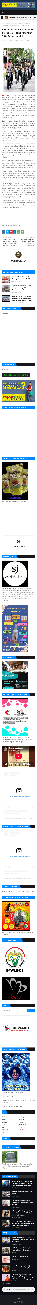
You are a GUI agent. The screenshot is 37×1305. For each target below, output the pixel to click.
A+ (23, 1302)
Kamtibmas (22, 1125)
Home (19, 1299)
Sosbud (4, 1122)
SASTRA (4, 1133)
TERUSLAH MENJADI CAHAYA (21, 1257)
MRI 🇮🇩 (21, 1130)
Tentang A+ (5, 1117)
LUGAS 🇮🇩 (22, 1127)
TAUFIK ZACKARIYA (8, 40)
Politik (4, 1119)
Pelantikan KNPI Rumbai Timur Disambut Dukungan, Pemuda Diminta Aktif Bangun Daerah (22, 1183)
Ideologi (21, 1117)
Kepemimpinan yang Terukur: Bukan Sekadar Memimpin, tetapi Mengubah (23, 1240)
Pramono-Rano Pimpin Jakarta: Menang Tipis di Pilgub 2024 (22, 278)
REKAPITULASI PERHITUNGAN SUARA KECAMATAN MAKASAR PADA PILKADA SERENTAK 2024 (21, 298)
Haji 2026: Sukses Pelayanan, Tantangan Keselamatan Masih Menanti (22, 1203)
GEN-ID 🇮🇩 (5, 1130)
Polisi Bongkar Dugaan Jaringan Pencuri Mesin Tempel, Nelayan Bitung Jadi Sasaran (22, 1213)
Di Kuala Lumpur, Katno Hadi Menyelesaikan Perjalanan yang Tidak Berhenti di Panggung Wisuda (22, 1278)
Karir (3, 1127)
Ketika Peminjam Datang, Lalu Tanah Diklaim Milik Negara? (22, 1249)
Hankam (21, 1122)
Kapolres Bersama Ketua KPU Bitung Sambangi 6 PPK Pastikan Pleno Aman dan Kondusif (23, 288)
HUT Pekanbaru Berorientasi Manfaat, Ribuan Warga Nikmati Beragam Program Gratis (23, 1223)
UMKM (4, 1125)
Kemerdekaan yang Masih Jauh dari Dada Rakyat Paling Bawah (22, 1267)
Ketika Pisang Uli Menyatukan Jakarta (22, 1193)
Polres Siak (11, 23)
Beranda (4, 23)
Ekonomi (21, 1119)
